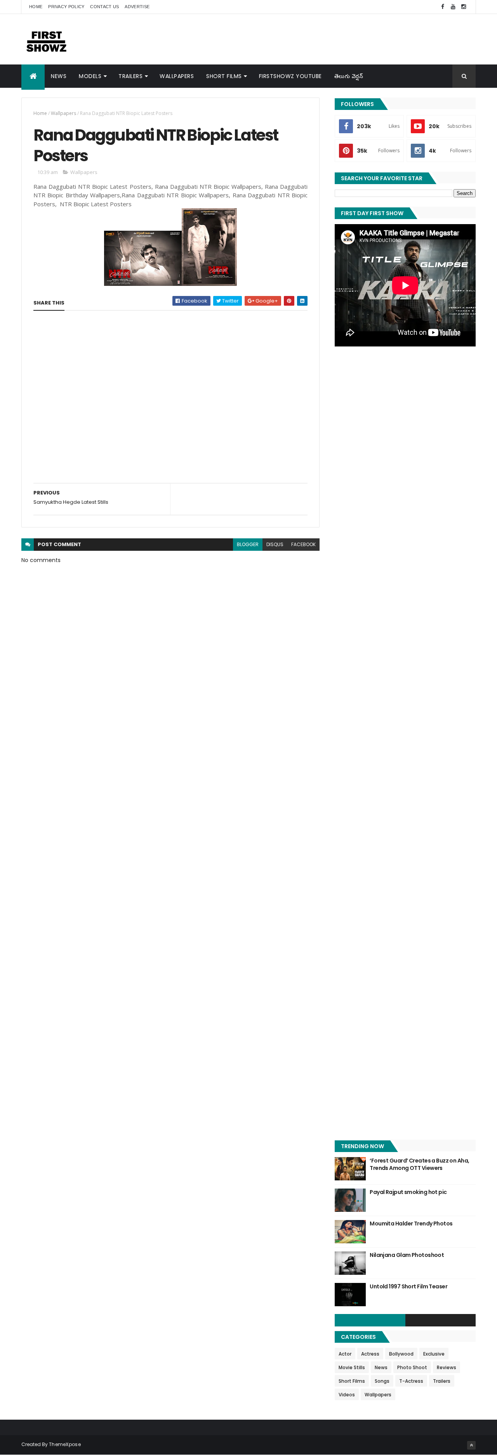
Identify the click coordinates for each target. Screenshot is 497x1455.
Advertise (137, 6)
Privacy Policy (66, 6)
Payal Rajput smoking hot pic (408, 1192)
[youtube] (453, 7)
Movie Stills (352, 1367)
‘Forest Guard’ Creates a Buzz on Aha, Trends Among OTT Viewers (419, 1164)
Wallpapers (177, 76)
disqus (274, 544)
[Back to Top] (471, 1445)
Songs (382, 1381)
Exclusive (434, 1354)
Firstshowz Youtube (290, 76)
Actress (370, 1354)
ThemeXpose (65, 1444)
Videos (347, 1394)
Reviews (446, 1367)
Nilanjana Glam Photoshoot (407, 1255)
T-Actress (411, 1381)
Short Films (224, 76)
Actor (345, 1354)
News (58, 76)
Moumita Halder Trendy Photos (411, 1223)
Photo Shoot (412, 1367)
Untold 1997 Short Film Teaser (408, 1286)
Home (35, 6)
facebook (303, 544)
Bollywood (401, 1354)
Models (90, 76)
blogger (248, 544)
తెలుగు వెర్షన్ (348, 76)
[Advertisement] (334, 39)
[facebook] (442, 7)
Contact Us (104, 6)
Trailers (130, 76)
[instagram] (463, 7)
